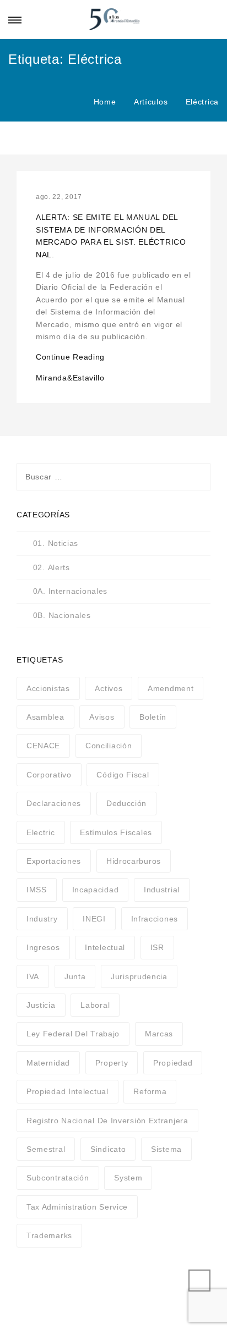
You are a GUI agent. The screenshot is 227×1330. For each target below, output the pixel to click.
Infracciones (154, 918)
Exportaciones (53, 861)
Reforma (149, 1091)
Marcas (159, 1033)
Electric (40, 832)
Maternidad (48, 1062)
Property (111, 1062)
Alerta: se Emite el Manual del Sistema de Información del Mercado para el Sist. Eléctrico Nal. (111, 235)
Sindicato (108, 1149)
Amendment (170, 688)
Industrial (162, 889)
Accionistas (48, 688)
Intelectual (105, 947)
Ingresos (43, 947)
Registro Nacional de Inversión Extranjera (107, 1120)
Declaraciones (53, 803)
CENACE (43, 745)
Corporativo (49, 774)
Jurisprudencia (139, 976)
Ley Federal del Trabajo (73, 1033)
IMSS (36, 889)
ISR (157, 947)
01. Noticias (55, 543)
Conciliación (108, 745)
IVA (32, 976)
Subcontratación (57, 1177)
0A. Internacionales (70, 591)
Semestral (45, 1149)
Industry (42, 918)
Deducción (126, 803)
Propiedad (172, 1062)
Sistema (166, 1149)
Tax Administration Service (77, 1206)
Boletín (152, 717)
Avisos (101, 717)
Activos (108, 688)
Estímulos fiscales (116, 832)
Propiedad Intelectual (67, 1091)
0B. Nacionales (62, 615)
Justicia (41, 1005)
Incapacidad (95, 889)
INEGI (94, 918)
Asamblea (45, 717)
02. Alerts (51, 567)
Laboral (95, 1005)
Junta (75, 976)
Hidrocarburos (133, 861)
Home (105, 101)
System (128, 1177)
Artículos (150, 101)
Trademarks (49, 1235)
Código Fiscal (122, 774)
